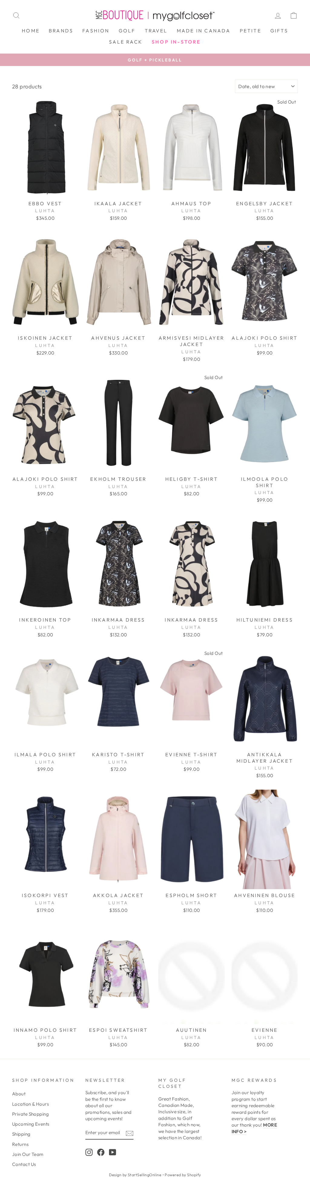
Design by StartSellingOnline (135, 1174)
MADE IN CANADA (204, 31)
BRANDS (61, 31)
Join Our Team (28, 1154)
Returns (20, 1144)
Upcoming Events (30, 1124)
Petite (250, 31)
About (18, 1094)
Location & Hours (30, 1104)
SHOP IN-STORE (176, 42)
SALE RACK (126, 42)
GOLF (127, 31)
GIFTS (279, 31)
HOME (31, 31)
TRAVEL (156, 31)
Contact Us (24, 1164)
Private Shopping (30, 1114)
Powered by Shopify (183, 1174)
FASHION (95, 31)
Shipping (21, 1134)
